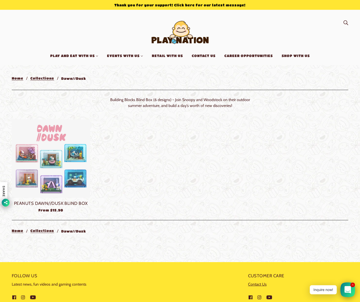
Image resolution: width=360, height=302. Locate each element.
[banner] (180, 31)
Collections (42, 78)
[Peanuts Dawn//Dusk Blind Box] (51, 158)
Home (17, 78)
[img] (345, 22)
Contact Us (257, 284)
